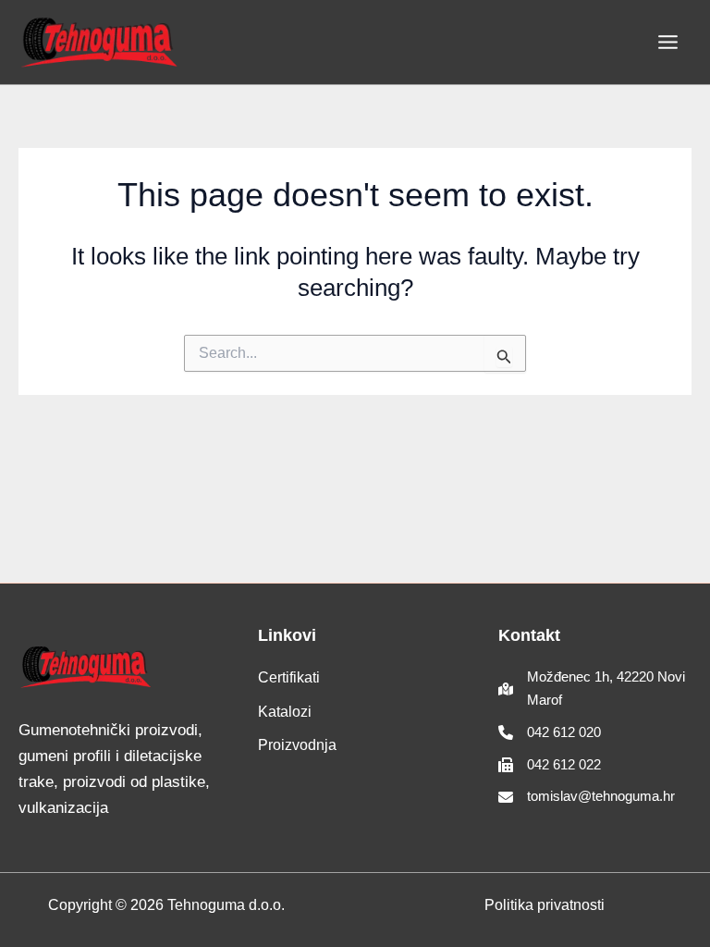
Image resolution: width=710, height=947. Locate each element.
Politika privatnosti (544, 905)
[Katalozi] (285, 712)
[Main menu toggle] (668, 42)
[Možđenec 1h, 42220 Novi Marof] (595, 689)
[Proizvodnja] (297, 745)
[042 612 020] (549, 732)
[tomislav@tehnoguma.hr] (586, 796)
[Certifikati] (289, 678)
